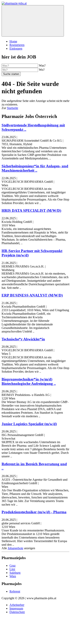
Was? (42, 65)
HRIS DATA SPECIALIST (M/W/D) (31, 210)
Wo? (42, 69)
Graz (12, 565)
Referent (14, 591)
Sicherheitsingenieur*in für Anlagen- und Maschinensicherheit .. (35, 168)
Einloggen (15, 48)
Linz (12, 569)
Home (13, 41)
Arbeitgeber (16, 605)
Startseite (12, 108)
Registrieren (16, 45)
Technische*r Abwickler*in (23, 339)
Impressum (16, 608)
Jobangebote (15, 548)
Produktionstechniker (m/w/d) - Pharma (34, 512)
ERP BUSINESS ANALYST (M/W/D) (32, 295)
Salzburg (15, 572)
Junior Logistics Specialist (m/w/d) (29, 424)
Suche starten (11, 74)
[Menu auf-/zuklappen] (33, 21)
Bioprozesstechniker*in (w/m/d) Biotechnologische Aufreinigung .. (29, 381)
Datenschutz (17, 612)
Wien (12, 576)
